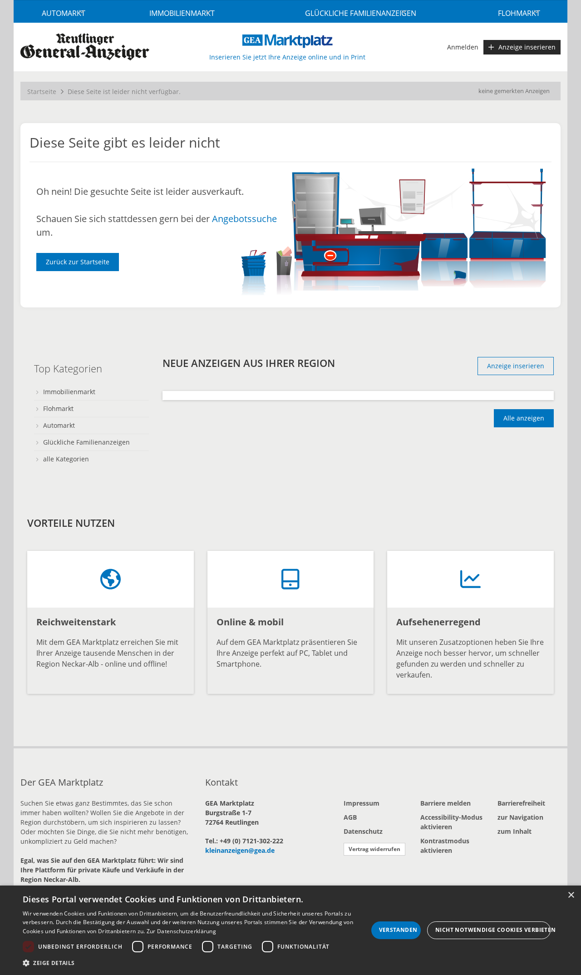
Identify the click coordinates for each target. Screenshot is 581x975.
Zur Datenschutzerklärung (181, 931)
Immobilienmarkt (182, 13)
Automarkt (63, 13)
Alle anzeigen (523, 418)
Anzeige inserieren (527, 47)
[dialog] (290, 930)
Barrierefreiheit (521, 803)
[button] (195, 962)
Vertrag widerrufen (374, 849)
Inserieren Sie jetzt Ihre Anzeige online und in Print (287, 57)
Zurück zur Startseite (77, 261)
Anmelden (462, 47)
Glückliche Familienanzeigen (360, 13)
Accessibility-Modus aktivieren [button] (451, 822)
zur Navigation (520, 817)
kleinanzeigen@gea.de (240, 850)
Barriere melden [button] (445, 803)
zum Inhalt (514, 831)
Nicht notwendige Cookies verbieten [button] (493, 930)
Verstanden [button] (398, 930)
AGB (350, 817)
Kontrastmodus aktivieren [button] (444, 845)
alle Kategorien (66, 459)
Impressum (361, 803)
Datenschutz (363, 831)
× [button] (570, 895)
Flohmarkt (519, 13)
